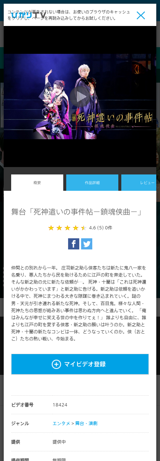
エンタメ (61, 423)
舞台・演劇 (86, 423)
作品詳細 (92, 182)
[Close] (141, 15)
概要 (37, 182)
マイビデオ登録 (85, 364)
